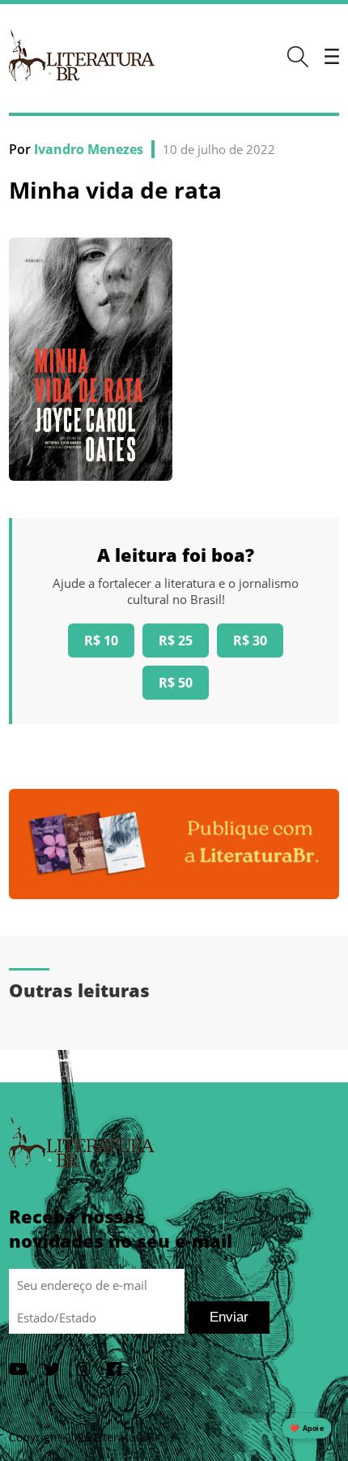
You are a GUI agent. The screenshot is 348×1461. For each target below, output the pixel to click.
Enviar (229, 1317)
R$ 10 (101, 640)
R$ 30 (250, 640)
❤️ (307, 1428)
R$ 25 (176, 640)
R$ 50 (176, 683)
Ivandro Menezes (88, 149)
